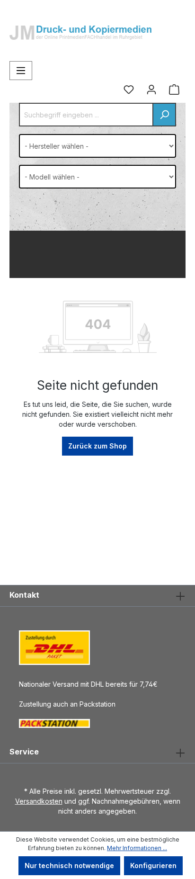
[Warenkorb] (174, 89)
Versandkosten (38, 801)
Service (24, 751)
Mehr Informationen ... (137, 848)
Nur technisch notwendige (69, 865)
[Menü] (20, 70)
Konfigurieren (153, 865)
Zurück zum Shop (97, 446)
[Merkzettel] (128, 89)
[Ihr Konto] (151, 89)
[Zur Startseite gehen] (80, 25)
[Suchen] (164, 114)
